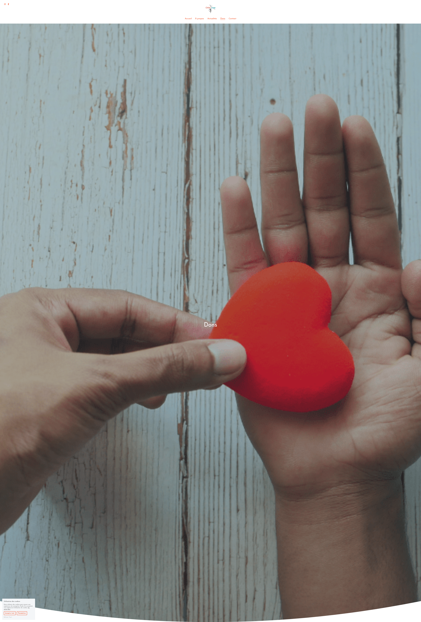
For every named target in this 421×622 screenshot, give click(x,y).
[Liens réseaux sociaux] (5, 4)
